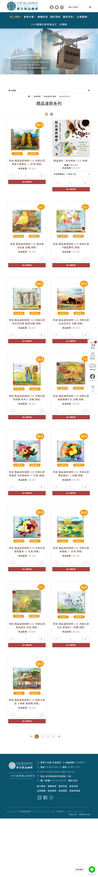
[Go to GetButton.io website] (92, 874)
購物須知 (93, 370)
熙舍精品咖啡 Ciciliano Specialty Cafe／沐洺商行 (23, 6)
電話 (42, 767)
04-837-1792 (74, 767)
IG (62, 7)
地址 (42, 776)
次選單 (13, 90)
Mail (42, 771)
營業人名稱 (45, 762)
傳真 (64, 767)
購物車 (93, 345)
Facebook (52, 7)
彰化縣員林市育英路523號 (58, 776)
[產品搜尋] (90, 7)
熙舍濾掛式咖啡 (50, 96)
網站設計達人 (85, 814)
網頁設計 (73, 814)
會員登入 (93, 359)
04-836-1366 (52, 767)
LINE (57, 7)
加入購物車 (27, 182)
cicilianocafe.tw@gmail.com (60, 771)
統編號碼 (70, 762)
